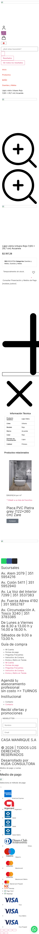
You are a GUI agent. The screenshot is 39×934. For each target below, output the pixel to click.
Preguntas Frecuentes (14, 655)
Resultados (7, 58)
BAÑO (4, 80)
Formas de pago (12, 652)
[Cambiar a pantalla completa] (6, 930)
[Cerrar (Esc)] (14, 930)
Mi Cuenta (9, 649)
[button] (19, 364)
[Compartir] (10, 930)
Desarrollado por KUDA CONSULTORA (18, 762)
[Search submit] (3, 53)
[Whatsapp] (3, 561)
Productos (6, 75)
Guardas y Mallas (9, 85)
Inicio (4, 69)
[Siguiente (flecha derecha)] (6, 933)
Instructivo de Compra (14, 657)
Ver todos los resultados (13, 63)
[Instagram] (14, 561)
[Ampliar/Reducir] (2, 930)
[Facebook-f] (9, 561)
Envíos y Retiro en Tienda (15, 660)
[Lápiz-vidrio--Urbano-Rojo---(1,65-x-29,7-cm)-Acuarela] (19, 207)
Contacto (9, 702)
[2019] (19, 100)
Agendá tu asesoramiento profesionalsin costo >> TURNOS (19, 685)
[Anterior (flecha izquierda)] (2, 933)
